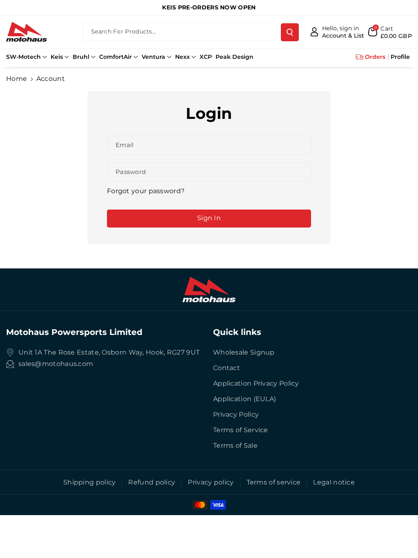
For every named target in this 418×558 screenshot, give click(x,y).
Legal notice (334, 482)
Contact (226, 368)
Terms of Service (240, 430)
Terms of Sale (235, 445)
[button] (26, 56)
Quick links (237, 332)
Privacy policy (210, 482)
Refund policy (151, 482)
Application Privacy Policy (256, 383)
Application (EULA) (244, 399)
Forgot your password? (146, 191)
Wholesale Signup (244, 352)
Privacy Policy (236, 414)
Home (16, 79)
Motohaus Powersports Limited (74, 332)
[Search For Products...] (290, 32)
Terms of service (274, 482)
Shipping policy (89, 482)
